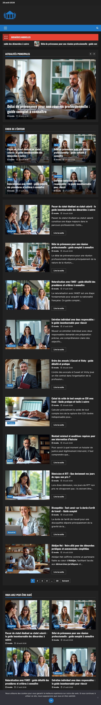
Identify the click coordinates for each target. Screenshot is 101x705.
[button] (5, 28)
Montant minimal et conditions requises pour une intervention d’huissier (27, 449)
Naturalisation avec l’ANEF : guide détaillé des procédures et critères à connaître (27, 185)
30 (57, 581)
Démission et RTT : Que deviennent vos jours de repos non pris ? (27, 485)
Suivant (65, 581)
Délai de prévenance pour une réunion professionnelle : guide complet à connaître (51, 43)
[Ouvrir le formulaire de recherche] (97, 28)
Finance (11, 423)
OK (51, 700)
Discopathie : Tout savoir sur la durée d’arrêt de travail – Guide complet (27, 521)
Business (58, 176)
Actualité (11, 145)
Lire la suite (60, 233)
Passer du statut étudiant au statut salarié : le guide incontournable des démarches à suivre (24, 152)
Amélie (11, 116)
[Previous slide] (90, 54)
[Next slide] (94, 54)
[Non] (97, 697)
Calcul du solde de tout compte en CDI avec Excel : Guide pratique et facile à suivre (27, 411)
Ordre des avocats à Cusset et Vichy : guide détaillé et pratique (27, 374)
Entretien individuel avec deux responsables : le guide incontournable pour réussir (72, 184)
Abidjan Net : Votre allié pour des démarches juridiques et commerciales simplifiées (27, 558)
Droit (10, 101)
